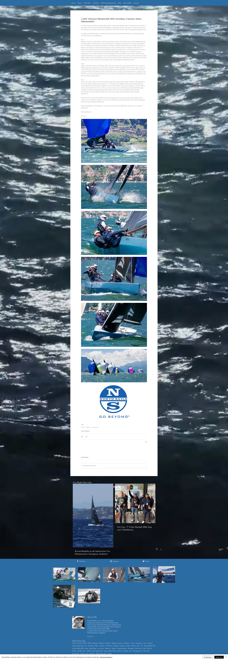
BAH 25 (84, 643)
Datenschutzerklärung (106, 657)
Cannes (132, 643)
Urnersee (82, 653)
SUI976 (88, 651)
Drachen (150, 643)
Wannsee (92, 653)
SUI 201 (74, 651)
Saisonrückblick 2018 (109, 651)
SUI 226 (79, 651)
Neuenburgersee (122, 648)
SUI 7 (84, 651)
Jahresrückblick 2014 (149, 646)
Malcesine (108, 648)
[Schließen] (226, 657)
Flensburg (91, 646)
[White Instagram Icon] (111, 561)
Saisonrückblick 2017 (97, 651)
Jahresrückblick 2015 (78, 648)
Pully (144, 648)
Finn (86, 646)
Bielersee (108, 643)
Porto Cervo (138, 648)
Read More (90, 636)
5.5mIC (83, 427)
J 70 (141, 646)
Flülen (96, 646)
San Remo (119, 651)
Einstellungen (208, 657)
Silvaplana (126, 651)
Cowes (145, 643)
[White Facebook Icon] (78, 561)
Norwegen (131, 648)
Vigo (87, 653)
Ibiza (138, 646)
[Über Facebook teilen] (82, 436)
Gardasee (102, 646)
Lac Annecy (101, 648)
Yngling (109, 653)
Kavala (86, 648)
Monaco (114, 648)
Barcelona (101, 643)
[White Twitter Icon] (143, 561)
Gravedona (95, 427)
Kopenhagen (93, 648)
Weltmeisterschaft (101, 653)
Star (131, 651)
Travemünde (75, 653)
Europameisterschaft (78, 646)
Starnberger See (137, 651)
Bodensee (114, 643)
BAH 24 (79, 643)
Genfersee (109, 646)
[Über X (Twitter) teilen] (86, 436)
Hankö (128, 646)
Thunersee (146, 651)
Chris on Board (85, 431)
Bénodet (126, 643)
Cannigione (139, 643)
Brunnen (121, 643)
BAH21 (88, 427)
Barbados (95, 643)
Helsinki (133, 646)
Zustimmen (219, 657)
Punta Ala (149, 648)
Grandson (115, 646)
